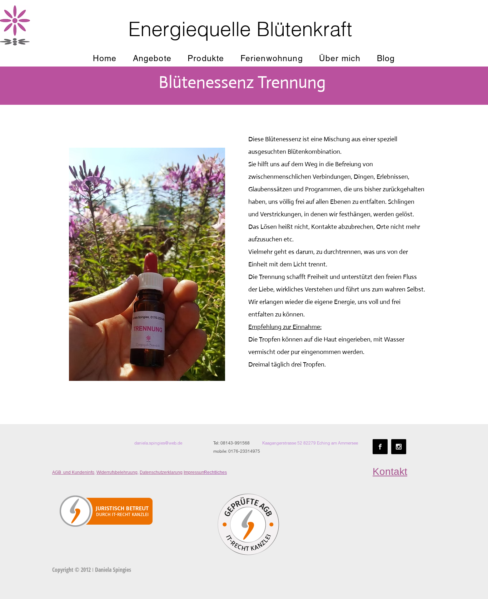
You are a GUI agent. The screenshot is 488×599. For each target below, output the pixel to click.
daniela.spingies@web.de (158, 443)
